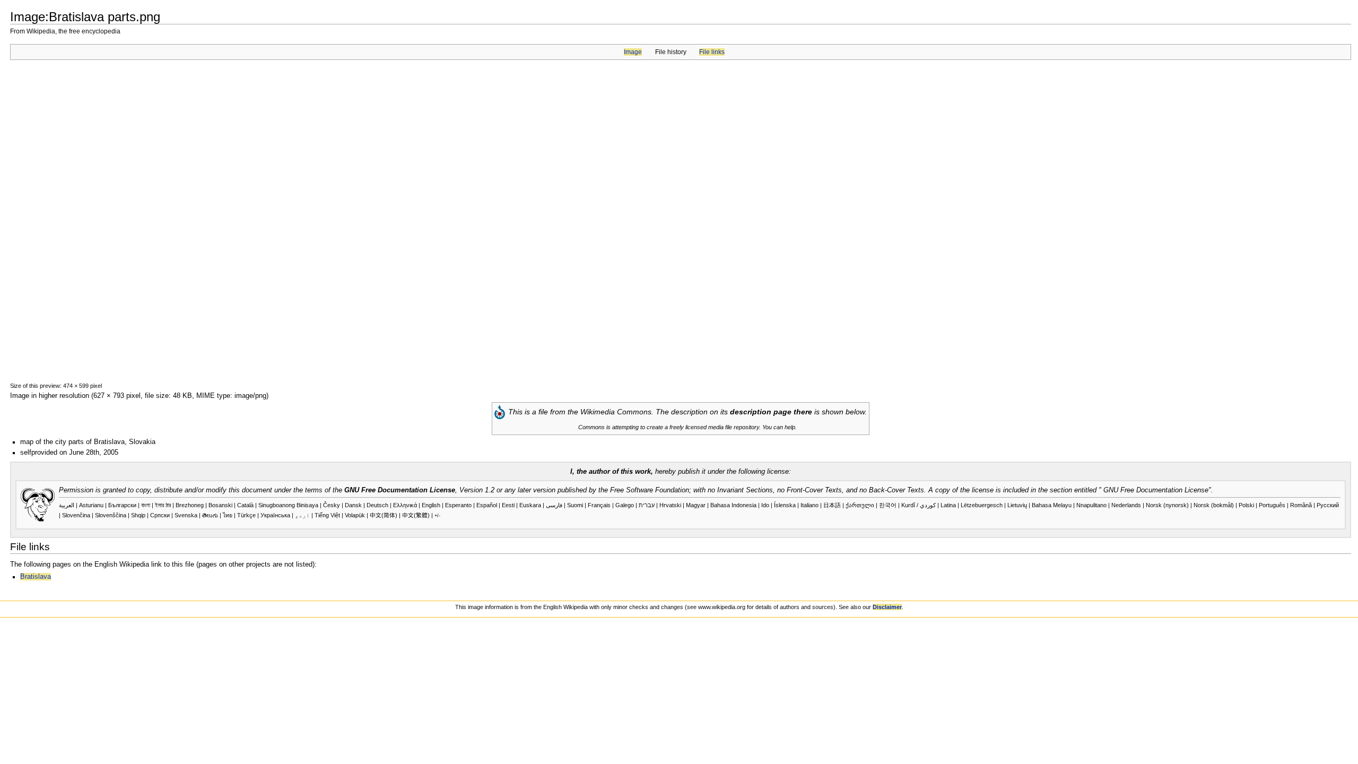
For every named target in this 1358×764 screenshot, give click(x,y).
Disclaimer (887, 607)
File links (712, 52)
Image (633, 52)
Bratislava (35, 576)
